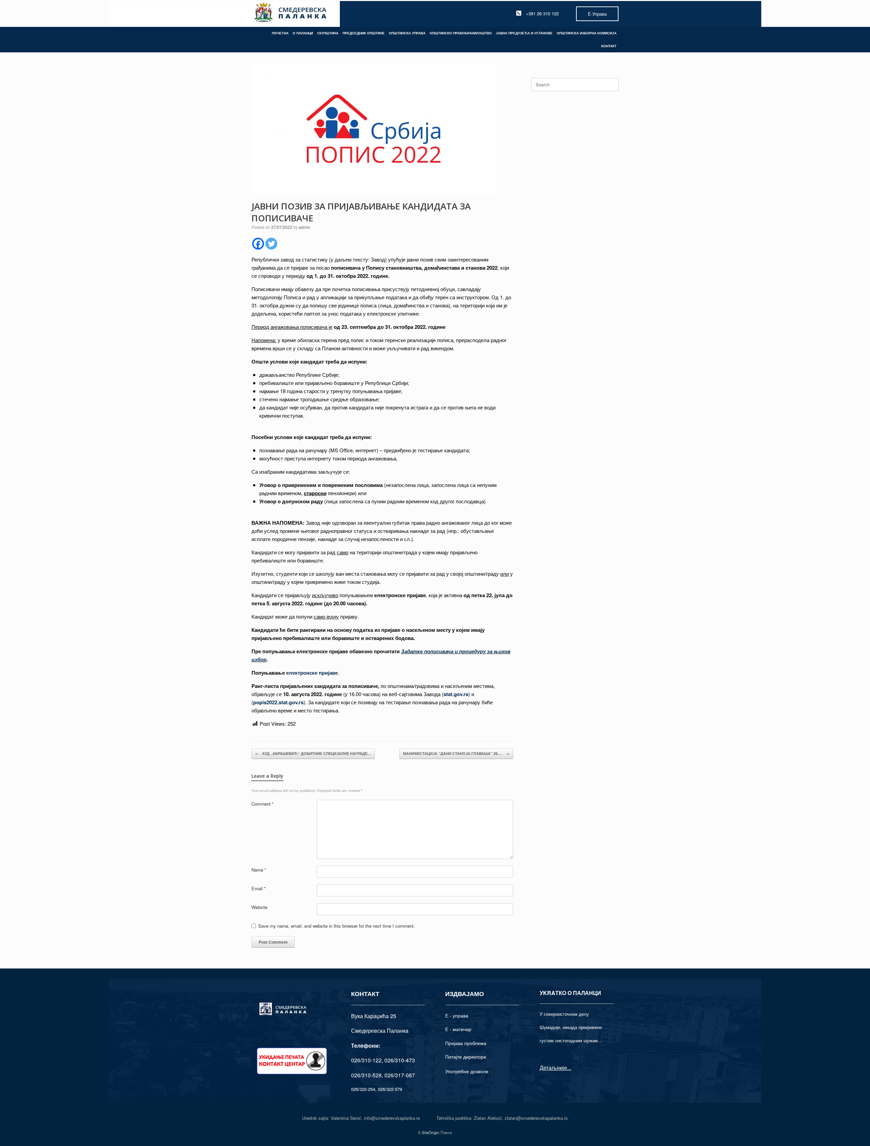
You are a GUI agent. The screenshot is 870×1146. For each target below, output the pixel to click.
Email (258, 888)
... (569, 1068)
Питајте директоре (465, 1056)
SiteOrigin (430, 1132)
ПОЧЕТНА (280, 33)
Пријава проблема (465, 1043)
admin (304, 227)
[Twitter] (271, 244)
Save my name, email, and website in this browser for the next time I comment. (336, 926)
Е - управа (456, 1015)
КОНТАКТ (608, 46)
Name (258, 869)
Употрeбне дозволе (466, 1071)
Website (259, 907)
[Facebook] (258, 244)
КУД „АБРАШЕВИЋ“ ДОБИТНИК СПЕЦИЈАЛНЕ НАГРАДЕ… (313, 753)
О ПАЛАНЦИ (303, 33)
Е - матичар (458, 1029)
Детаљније (553, 1068)
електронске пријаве (311, 672)
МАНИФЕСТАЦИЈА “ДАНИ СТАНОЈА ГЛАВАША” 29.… (456, 753)
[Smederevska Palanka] (290, 13)
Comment (262, 803)
